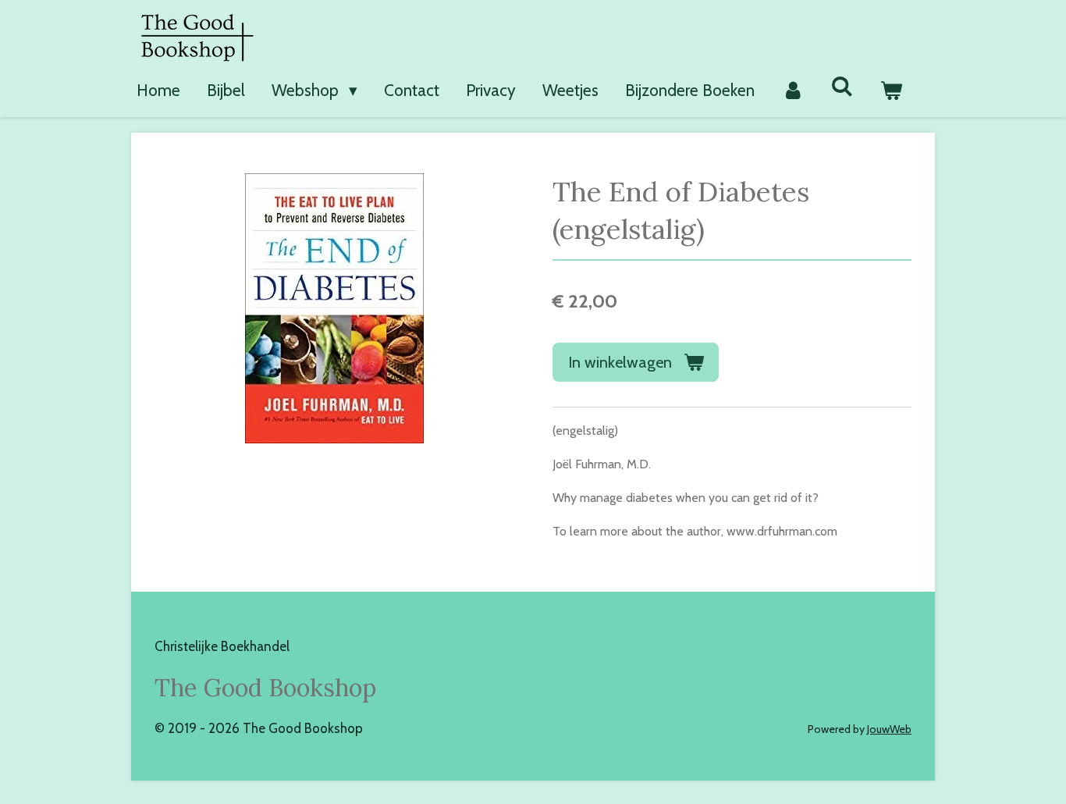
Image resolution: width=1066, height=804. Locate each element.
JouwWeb (889, 729)
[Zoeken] (842, 86)
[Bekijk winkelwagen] (891, 90)
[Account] (792, 90)
